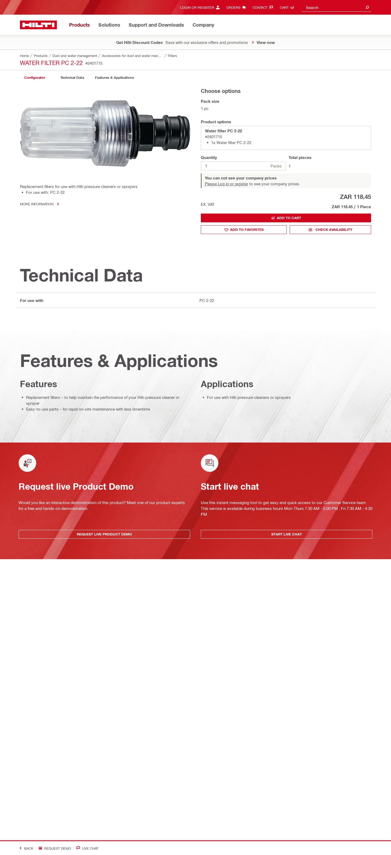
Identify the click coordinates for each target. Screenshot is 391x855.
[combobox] (336, 7)
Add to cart (289, 218)
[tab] (34, 77)
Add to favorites (247, 229)
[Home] (38, 25)
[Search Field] (367, 7)
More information (36, 204)
